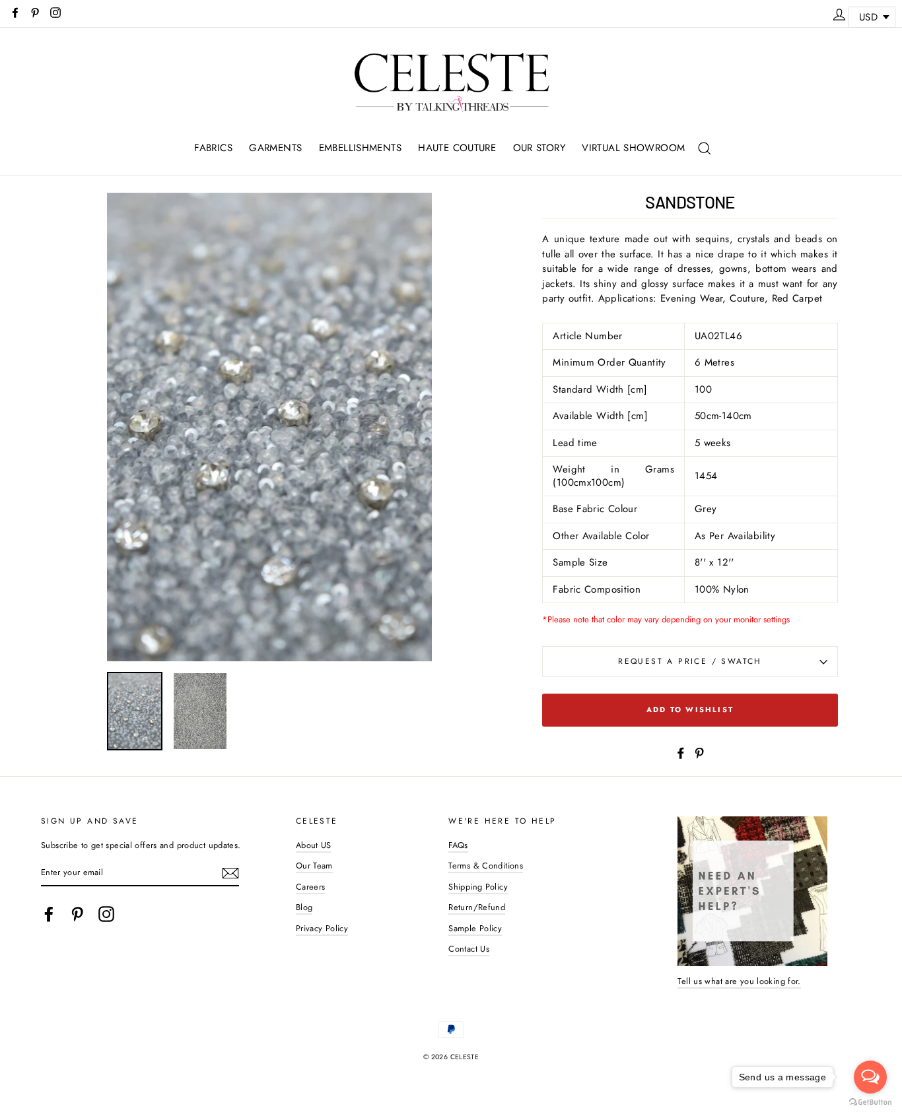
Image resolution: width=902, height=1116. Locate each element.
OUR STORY (539, 148)
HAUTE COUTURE (457, 148)
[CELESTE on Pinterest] (77, 914)
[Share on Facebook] (681, 752)
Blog (304, 907)
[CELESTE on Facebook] (49, 914)
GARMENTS (275, 148)
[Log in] (839, 12)
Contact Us (468, 948)
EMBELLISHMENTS (360, 148)
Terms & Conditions (485, 865)
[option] (270, 427)
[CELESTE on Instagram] (106, 914)
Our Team (314, 865)
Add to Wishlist (690, 709)
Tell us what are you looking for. (738, 981)
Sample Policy (475, 928)
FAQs (458, 845)
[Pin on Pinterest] (699, 752)
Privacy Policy (322, 928)
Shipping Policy (478, 886)
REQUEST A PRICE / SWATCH (690, 661)
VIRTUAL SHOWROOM (633, 148)
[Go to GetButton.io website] (870, 1102)
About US (313, 845)
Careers (311, 886)
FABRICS (213, 148)
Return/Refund (476, 907)
